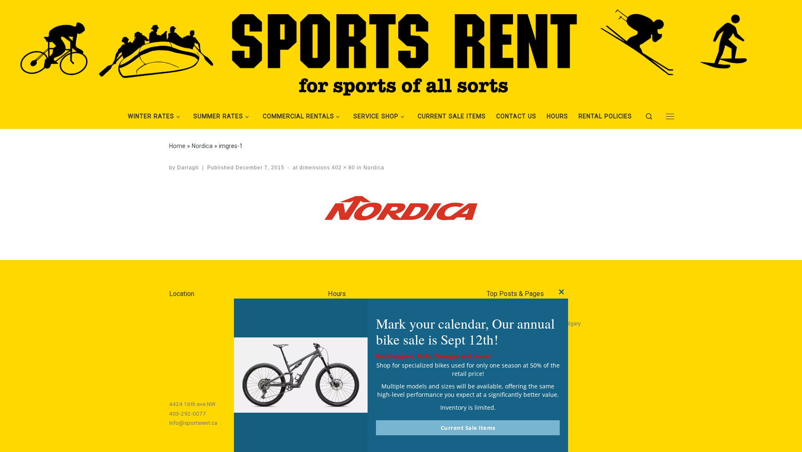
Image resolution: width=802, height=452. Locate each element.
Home (177, 146)
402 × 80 (342, 168)
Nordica (202, 146)
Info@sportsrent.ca (193, 422)
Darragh (188, 168)
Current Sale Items (468, 428)
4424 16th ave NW (192, 404)
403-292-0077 (187, 413)
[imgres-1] (401, 208)
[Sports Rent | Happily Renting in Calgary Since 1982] (401, 50)
